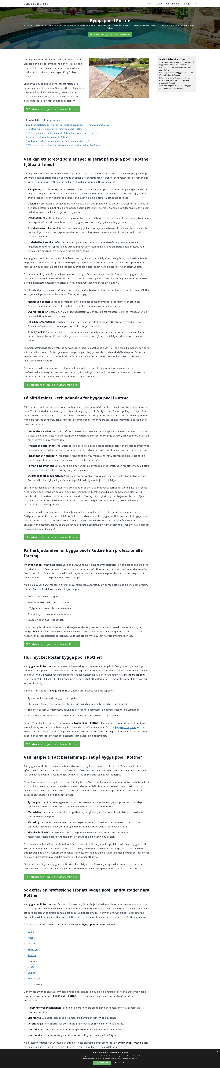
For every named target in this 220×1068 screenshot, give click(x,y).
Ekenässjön (34, 978)
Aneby (31, 937)
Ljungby (32, 972)
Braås (31, 966)
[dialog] (110, 1058)
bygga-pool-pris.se (125, 727)
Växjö (31, 931)
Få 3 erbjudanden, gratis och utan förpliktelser (110, 34)
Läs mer (134, 1058)
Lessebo (32, 943)
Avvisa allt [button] (119, 1063)
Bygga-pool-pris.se (36, 4)
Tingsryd (33, 949)
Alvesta (32, 955)
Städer (159, 3)
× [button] (217, 1051)
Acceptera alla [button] (102, 1063)
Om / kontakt (173, 3)
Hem (149, 3)
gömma (56, 120)
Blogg (187, 3)
